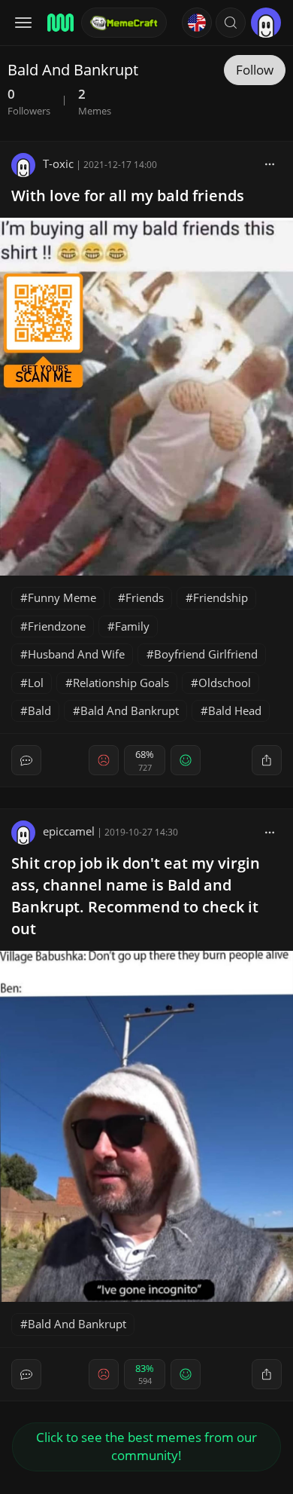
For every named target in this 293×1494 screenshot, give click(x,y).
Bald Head (234, 710)
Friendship (220, 597)
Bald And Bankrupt (129, 710)
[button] (231, 23)
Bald (39, 710)
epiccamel (69, 831)
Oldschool (224, 682)
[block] (270, 163)
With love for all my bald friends (127, 195)
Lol (36, 682)
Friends (144, 597)
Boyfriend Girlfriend (206, 653)
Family (132, 626)
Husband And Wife (76, 653)
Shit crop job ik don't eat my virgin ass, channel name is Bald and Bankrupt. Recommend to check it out (135, 895)
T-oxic (58, 163)
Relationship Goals (121, 682)
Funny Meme (62, 597)
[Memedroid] (59, 23)
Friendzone (57, 626)
